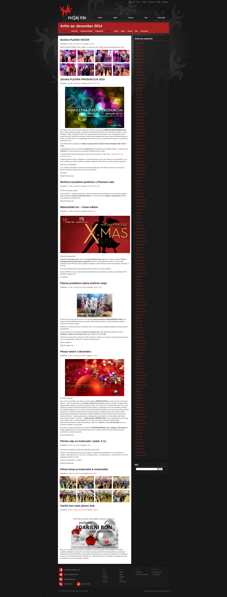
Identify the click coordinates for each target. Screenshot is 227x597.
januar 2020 (140, 196)
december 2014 (141, 375)
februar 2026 (140, 53)
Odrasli (130, 18)
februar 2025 (140, 72)
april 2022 (139, 139)
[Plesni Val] (72, 11)
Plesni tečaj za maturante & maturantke (84, 469)
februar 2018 (140, 257)
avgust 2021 (140, 155)
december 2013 (141, 414)
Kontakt (165, 2)
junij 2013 (139, 433)
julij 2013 (139, 430)
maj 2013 (139, 436)
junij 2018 (139, 248)
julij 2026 (139, 46)
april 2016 (139, 327)
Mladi (115, 18)
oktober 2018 (140, 238)
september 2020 (141, 174)
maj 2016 (139, 324)
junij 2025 (139, 69)
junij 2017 (139, 283)
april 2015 (139, 363)
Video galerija (157, 572)
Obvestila (74, 31)
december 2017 (141, 264)
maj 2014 (139, 398)
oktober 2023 (140, 110)
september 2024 (141, 85)
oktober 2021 (140, 152)
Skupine (121, 569)
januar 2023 (140, 126)
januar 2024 (140, 107)
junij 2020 (139, 180)
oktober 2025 (140, 59)
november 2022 (141, 129)
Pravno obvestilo (159, 591)
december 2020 (141, 168)
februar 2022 (140, 142)
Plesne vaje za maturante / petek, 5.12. (83, 441)
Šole (146, 18)
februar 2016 (140, 334)
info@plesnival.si (69, 579)
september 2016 (141, 311)
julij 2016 (139, 318)
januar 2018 (140, 260)
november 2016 (141, 305)
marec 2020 (140, 190)
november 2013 (141, 417)
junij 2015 (139, 356)
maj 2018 (139, 251)
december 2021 (141, 145)
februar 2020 (140, 193)
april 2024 (139, 101)
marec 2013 (140, 442)
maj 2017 (139, 286)
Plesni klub (161, 18)
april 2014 (139, 401)
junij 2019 (139, 216)
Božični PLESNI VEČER (74, 39)
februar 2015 (140, 369)
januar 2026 (140, 56)
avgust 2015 (140, 353)
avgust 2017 (140, 276)
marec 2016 (140, 331)
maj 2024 (139, 97)
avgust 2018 (140, 244)
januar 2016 (140, 337)
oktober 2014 (140, 382)
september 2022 (141, 133)
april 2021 (139, 158)
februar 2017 (140, 295)
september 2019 (141, 206)
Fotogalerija (99, 31)
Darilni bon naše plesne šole (77, 505)
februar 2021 (140, 165)
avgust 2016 (140, 315)
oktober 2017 (140, 270)
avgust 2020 (140, 177)
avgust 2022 (140, 136)
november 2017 (141, 267)
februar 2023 (140, 123)
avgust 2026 (140, 43)
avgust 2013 (140, 426)
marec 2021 (140, 161)
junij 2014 (139, 395)
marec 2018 (140, 254)
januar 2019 (140, 228)
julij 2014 (139, 391)
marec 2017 (140, 292)
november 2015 (141, 343)
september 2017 (141, 273)
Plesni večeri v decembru (75, 351)
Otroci (100, 18)
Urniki (158, 2)
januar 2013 (140, 449)
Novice (137, 569)
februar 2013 (140, 446)
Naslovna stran (148, 591)
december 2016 (141, 302)
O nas (138, 2)
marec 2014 (140, 404)
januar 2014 (140, 410)
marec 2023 (140, 120)
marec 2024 (140, 104)
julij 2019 (139, 212)
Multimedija (155, 569)
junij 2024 (139, 94)
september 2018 (141, 241)
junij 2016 (139, 321)
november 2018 (141, 235)
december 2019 (141, 200)
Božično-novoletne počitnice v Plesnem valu (87, 182)
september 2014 (141, 385)
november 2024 (141, 81)
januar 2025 (140, 75)
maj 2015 (139, 359)
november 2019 (141, 203)
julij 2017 (139, 280)
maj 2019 (139, 219)
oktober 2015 (140, 347)
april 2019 (139, 222)
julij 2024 (139, 91)
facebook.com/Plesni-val (72, 570)
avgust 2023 (140, 117)
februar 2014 (140, 407)
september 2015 (141, 350)
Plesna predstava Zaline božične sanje (83, 283)
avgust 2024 (140, 88)
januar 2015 (140, 372)
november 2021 (141, 149)
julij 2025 (139, 65)
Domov (131, 2)
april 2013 (139, 439)
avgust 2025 (140, 62)
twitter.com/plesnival (71, 574)
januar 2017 (140, 299)
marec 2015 (140, 366)
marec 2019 (140, 225)
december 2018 (141, 232)
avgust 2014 (140, 388)
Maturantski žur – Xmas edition (79, 207)
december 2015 (141, 340)
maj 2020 (139, 184)
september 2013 (141, 423)
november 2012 (141, 455)
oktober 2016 (140, 308)
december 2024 (141, 78)
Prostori (151, 2)
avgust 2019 (140, 209)
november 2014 (141, 379)
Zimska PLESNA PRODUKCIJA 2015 (82, 79)
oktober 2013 (140, 420)
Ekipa (144, 2)
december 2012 (141, 452)
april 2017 (139, 289)
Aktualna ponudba (86, 31)
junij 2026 (139, 50)
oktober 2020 (140, 171)
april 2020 (139, 187)
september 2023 (141, 113)
